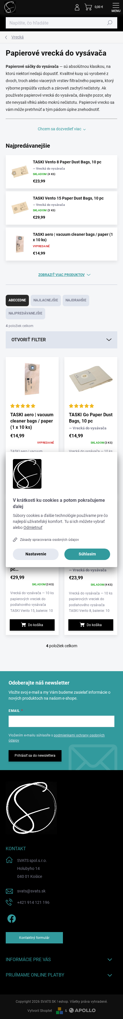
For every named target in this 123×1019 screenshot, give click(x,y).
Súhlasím (87, 554)
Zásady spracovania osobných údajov (49, 540)
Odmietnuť (32, 527)
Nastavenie (35, 554)
